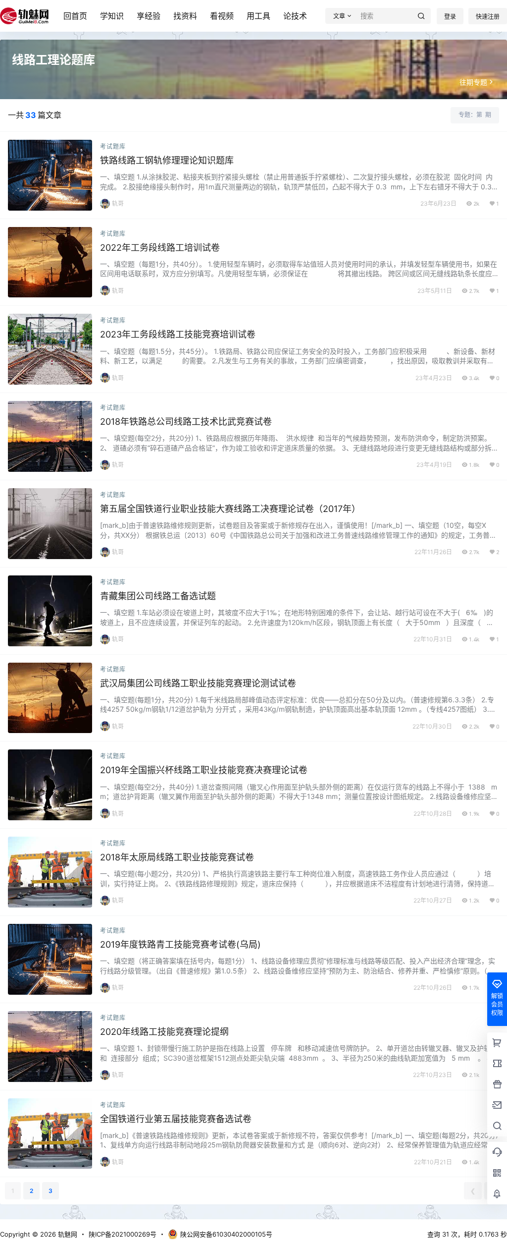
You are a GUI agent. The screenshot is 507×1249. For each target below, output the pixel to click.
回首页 (75, 16)
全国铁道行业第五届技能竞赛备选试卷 (176, 1119)
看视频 (222, 16)
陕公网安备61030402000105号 (226, 1234)
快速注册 (488, 16)
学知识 (112, 16)
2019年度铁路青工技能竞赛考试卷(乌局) (180, 944)
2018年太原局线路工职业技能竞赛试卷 (177, 857)
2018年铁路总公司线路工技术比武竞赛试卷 (186, 421)
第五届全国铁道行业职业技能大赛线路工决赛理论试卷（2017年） (230, 509)
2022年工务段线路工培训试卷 (160, 247)
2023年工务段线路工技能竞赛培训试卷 (177, 334)
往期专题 (473, 82)
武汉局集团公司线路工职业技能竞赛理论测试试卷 (198, 683)
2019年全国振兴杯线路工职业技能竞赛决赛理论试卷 (203, 770)
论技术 (295, 16)
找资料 (185, 16)
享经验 (148, 16)
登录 (450, 16)
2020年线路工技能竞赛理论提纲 (164, 1031)
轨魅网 (66, 1234)
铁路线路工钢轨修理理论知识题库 (167, 160)
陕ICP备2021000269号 (122, 1234)
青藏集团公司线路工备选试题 (158, 596)
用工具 (258, 16)
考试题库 (113, 146)
